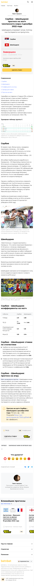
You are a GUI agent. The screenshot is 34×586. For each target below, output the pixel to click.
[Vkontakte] (25, 467)
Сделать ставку (17, 70)
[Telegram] (31, 467)
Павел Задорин (17, 14)
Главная (3, 5)
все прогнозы (5, 503)
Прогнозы (9, 5)
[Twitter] (28, 467)
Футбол (16, 5)
